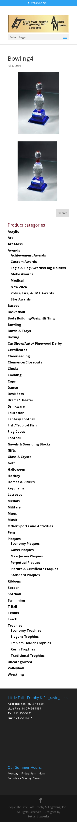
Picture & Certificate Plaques (34, 568)
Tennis (13, 612)
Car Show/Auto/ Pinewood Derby (35, 343)
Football (14, 438)
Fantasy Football (21, 419)
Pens (12, 532)
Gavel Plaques (22, 549)
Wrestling (16, 674)
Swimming (16, 600)
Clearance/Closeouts (25, 362)
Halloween (16, 469)
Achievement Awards (28, 255)
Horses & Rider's (21, 482)
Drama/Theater (20, 400)
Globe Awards (22, 274)
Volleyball (16, 668)
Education (16, 412)
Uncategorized (20, 662)
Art (10, 237)
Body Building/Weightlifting (31, 318)
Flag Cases (16, 431)
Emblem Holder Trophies (31, 643)
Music (13, 519)
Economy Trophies (26, 630)
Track (12, 619)
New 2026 (19, 286)
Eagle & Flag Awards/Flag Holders (38, 267)
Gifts (12, 450)
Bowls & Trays (19, 330)
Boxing (13, 337)
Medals (14, 501)
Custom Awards (24, 261)
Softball (14, 594)
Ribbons (14, 581)
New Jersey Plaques (27, 556)
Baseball (15, 305)
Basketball (16, 312)
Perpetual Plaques (25, 562)
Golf (11, 463)
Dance (13, 387)
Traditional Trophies (28, 655)
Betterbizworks (38, 816)
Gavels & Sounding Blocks (29, 444)
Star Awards (21, 299)
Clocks (13, 368)
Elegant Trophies (25, 636)
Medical (17, 280)
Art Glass (15, 244)
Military (14, 507)
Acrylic (13, 231)
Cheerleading (19, 356)
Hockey (14, 475)
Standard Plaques (25, 575)
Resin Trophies (23, 649)
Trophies (15, 625)
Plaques (14, 538)
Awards (14, 250)
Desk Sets (16, 393)
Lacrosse (15, 494)
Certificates (17, 349)
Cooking (15, 375)
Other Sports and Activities (30, 526)
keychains (16, 488)
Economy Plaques (25, 543)
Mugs (12, 513)
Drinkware (16, 406)
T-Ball (12, 606)
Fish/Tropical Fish (22, 425)
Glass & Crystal (20, 456)
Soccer (13, 587)
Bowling (14, 324)
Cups (12, 381)
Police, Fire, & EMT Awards (32, 293)
